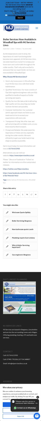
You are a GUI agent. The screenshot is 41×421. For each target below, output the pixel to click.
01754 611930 (14, 149)
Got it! (20, 18)
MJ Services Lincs (22, 180)
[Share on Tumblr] (23, 194)
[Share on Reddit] (31, 194)
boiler (9, 180)
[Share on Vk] (27, 194)
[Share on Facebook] (5, 194)
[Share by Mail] (36, 194)
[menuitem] (32, 28)
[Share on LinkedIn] (18, 194)
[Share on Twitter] (10, 194)
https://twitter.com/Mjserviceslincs (16, 169)
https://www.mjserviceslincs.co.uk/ (22, 155)
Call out (13, 180)
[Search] (32, 28)
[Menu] (37, 28)
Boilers (19, 49)
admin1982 (27, 49)
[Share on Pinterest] (14, 194)
